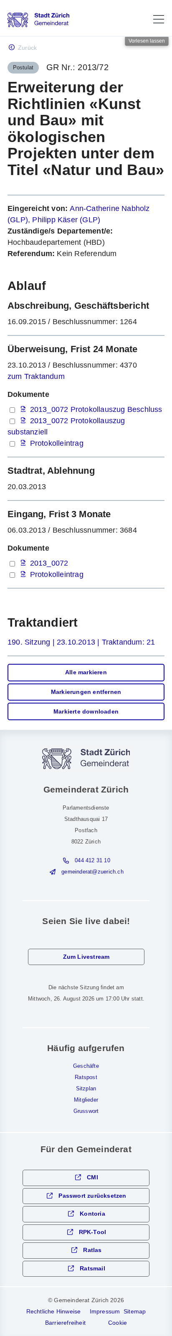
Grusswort (86, 1111)
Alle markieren (86, 672)
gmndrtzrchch (92, 872)
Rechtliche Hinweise (53, 1311)
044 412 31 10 (92, 861)
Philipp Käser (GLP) (66, 220)
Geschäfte (86, 1066)
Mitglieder (86, 1100)
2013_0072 (49, 563)
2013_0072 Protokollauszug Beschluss (96, 409)
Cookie (117, 1322)
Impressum (105, 1311)
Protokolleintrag (56, 443)
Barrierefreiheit (65, 1322)
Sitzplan (86, 1089)
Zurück (27, 48)
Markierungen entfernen (86, 692)
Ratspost (86, 1077)
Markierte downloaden (86, 712)
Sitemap (135, 1311)
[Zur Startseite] (38, 20)
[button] (158, 19)
